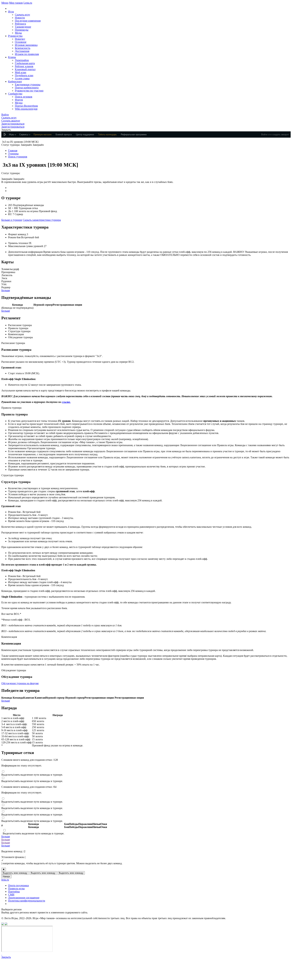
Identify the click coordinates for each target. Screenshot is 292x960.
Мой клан (20, 72)
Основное (20, 42)
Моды (18, 32)
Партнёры (14, 891)
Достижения (22, 51)
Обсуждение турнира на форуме (20, 683)
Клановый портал (25, 69)
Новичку (20, 38)
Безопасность (22, 48)
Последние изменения (28, 20)
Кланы (12, 57)
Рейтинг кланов (24, 66)
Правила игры (16, 888)
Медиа (18, 102)
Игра (11, 11)
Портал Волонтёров (26, 105)
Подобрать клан (24, 75)
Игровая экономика (26, 45)
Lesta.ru (27, 2)
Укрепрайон (22, 60)
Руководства (15, 35)
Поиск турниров (17, 156)
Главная (12, 150)
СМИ (11, 894)
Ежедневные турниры (27, 84)
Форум (19, 99)
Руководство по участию (29, 90)
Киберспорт (15, 81)
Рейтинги (20, 23)
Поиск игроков (23, 96)
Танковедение (23, 26)
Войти (264, 134)
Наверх (6, 876)
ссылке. (66, 402)
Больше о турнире (11, 220)
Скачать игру (22, 14)
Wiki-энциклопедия (26, 108)
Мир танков (16, 2)
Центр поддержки (18, 885)
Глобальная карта (25, 63)
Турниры (13, 153)
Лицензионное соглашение (23, 897)
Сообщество (15, 93)
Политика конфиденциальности (26, 900)
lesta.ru (5, 879)
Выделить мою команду (15, 873)
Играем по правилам (27, 54)
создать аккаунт (280, 134)
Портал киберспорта (27, 87)
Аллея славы (22, 78)
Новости (20, 17)
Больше (5, 290)
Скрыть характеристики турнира (42, 220)
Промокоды (21, 29)
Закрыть (6, 957)
